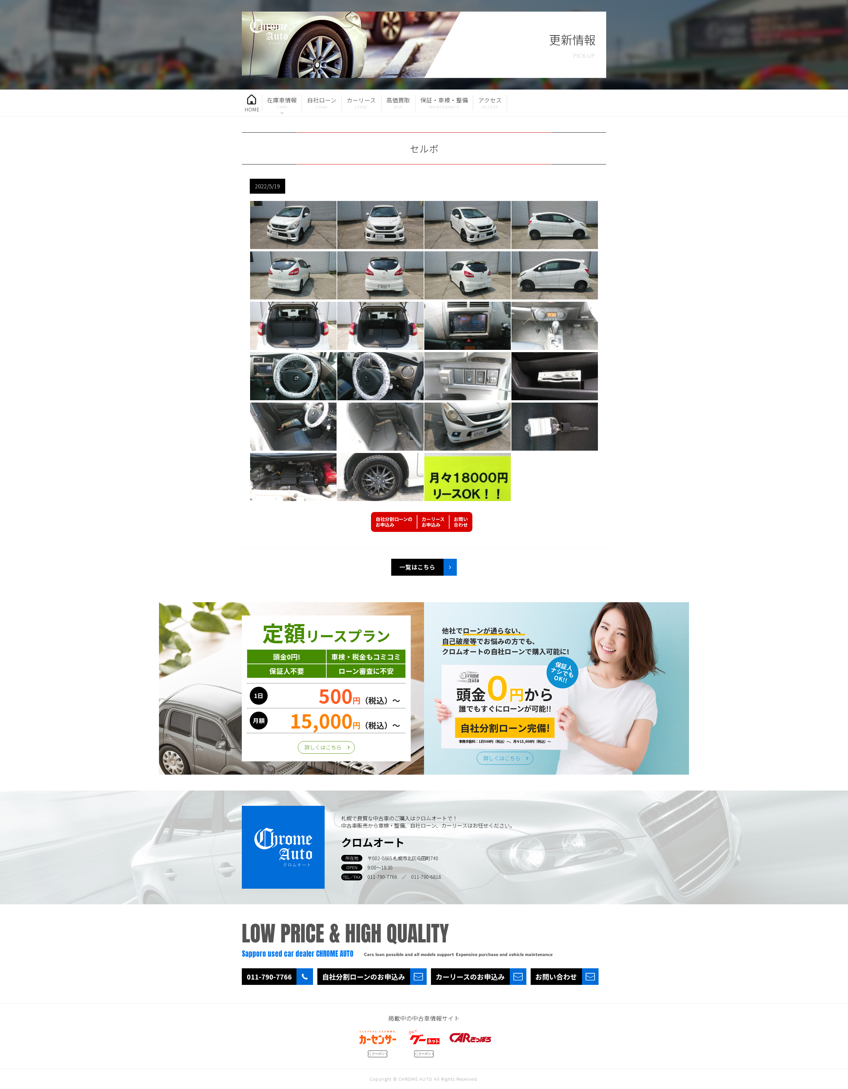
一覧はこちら (417, 567)
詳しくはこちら (323, 747)
